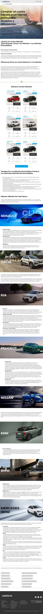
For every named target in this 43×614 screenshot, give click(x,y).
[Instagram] (38, 597)
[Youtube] (41, 597)
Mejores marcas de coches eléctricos (29, 573)
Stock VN (2, 602)
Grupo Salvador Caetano (24, 602)
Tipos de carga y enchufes (27, 575)
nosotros (11, 34)
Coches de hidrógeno (6, 578)
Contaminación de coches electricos (29, 581)
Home (3, 4)
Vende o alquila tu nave (23, 601)
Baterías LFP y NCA (5, 575)
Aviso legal (12, 600)
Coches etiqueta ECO (26, 586)
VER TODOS (21, 166)
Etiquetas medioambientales (7, 581)
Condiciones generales (14, 601)
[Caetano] (6, 2)
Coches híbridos (5, 586)
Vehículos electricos (5, 573)
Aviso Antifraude (22, 600)
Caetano (33, 199)
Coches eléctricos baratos (27, 578)
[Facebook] (35, 597)
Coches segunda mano (4, 601)
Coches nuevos (3, 600)
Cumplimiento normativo (15, 602)
